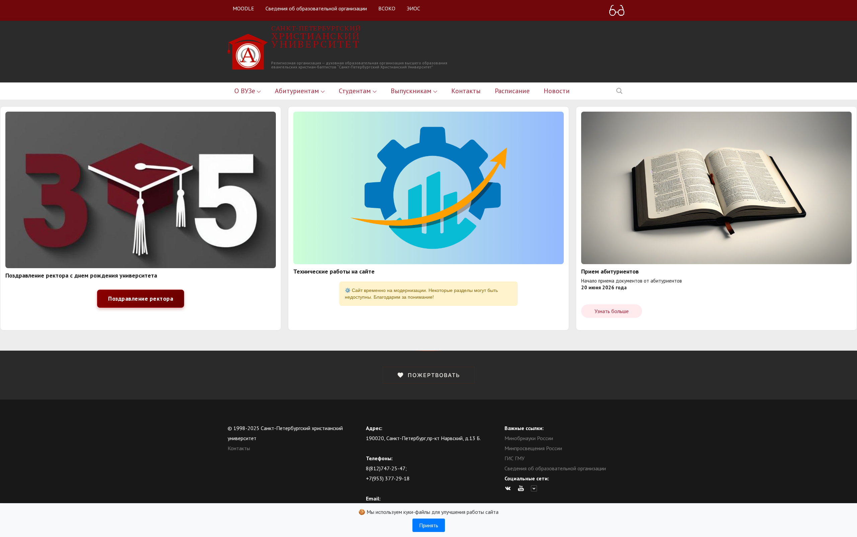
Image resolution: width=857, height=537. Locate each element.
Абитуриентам (298, 90)
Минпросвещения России (533, 448)
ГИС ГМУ (514, 458)
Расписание (512, 90)
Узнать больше (612, 311)
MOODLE (243, 8)
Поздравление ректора (140, 298)
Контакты (466, 90)
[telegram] (536, 488)
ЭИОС (413, 8)
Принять (428, 525)
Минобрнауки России (528, 438)
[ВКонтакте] (509, 488)
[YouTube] (523, 488)
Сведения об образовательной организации (316, 8)
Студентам (356, 90)
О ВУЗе (245, 90)
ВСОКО (386, 8)
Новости (557, 90)
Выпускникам (412, 90)
